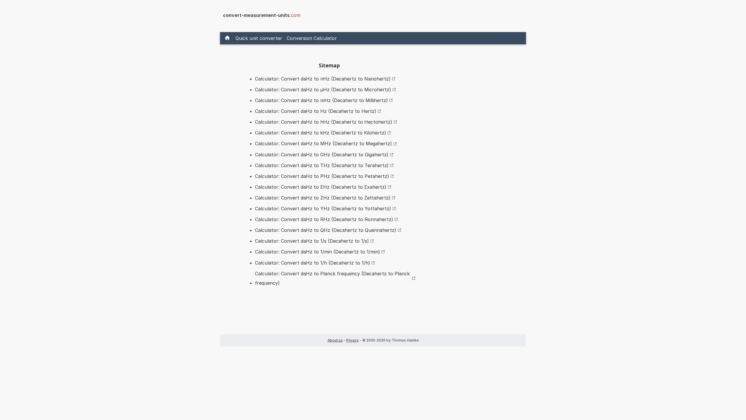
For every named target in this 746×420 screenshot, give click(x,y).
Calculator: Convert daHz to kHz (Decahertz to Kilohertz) (320, 133)
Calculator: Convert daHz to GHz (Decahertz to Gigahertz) (321, 155)
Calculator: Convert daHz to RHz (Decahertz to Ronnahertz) (324, 219)
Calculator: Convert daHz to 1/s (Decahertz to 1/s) (312, 241)
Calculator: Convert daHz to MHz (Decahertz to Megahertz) (323, 143)
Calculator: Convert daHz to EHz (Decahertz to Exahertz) (320, 187)
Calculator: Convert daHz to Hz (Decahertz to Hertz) (315, 111)
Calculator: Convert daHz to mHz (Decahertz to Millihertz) (321, 100)
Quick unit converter (258, 38)
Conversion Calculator (312, 38)
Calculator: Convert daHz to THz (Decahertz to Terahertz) (322, 165)
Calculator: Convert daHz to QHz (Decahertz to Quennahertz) (325, 230)
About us (335, 340)
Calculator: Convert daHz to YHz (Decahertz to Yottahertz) (323, 208)
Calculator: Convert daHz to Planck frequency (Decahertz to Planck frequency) (332, 278)
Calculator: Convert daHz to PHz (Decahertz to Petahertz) (322, 176)
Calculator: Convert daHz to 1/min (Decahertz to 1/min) (317, 252)
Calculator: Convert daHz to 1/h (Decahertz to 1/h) (312, 263)
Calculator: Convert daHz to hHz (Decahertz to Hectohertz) (323, 122)
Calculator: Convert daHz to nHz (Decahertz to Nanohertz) (322, 79)
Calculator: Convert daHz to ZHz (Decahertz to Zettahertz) (322, 198)
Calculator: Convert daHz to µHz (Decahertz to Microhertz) (323, 89)
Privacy (352, 340)
